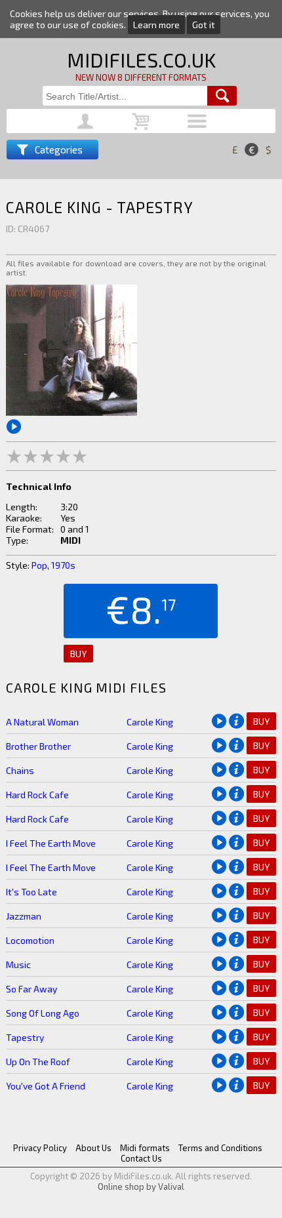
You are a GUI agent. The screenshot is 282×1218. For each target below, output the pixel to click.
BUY (78, 653)
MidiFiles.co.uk (141, 59)
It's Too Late (31, 891)
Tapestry (25, 1037)
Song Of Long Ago (42, 1013)
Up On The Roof (38, 1061)
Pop (39, 565)
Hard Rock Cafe (37, 794)
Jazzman (23, 916)
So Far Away (31, 988)
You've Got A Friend (45, 1085)
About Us (93, 1148)
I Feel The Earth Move (51, 843)
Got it (203, 24)
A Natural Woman (42, 721)
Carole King (150, 721)
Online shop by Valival (141, 1186)
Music (18, 964)
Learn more (156, 24)
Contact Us (141, 1158)
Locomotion (30, 940)
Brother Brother (38, 746)
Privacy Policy (40, 1148)
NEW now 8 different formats (141, 77)
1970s (63, 565)
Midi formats (145, 1148)
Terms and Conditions (220, 1148)
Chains (20, 770)
